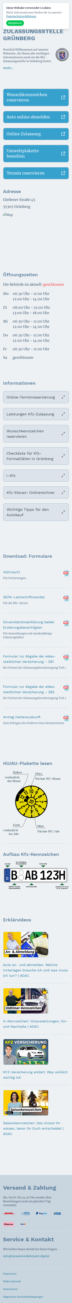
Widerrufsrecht (12, 1281)
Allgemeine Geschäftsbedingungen (23, 1296)
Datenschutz (10, 1289)
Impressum (10, 1273)
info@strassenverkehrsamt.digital (26, 1256)
